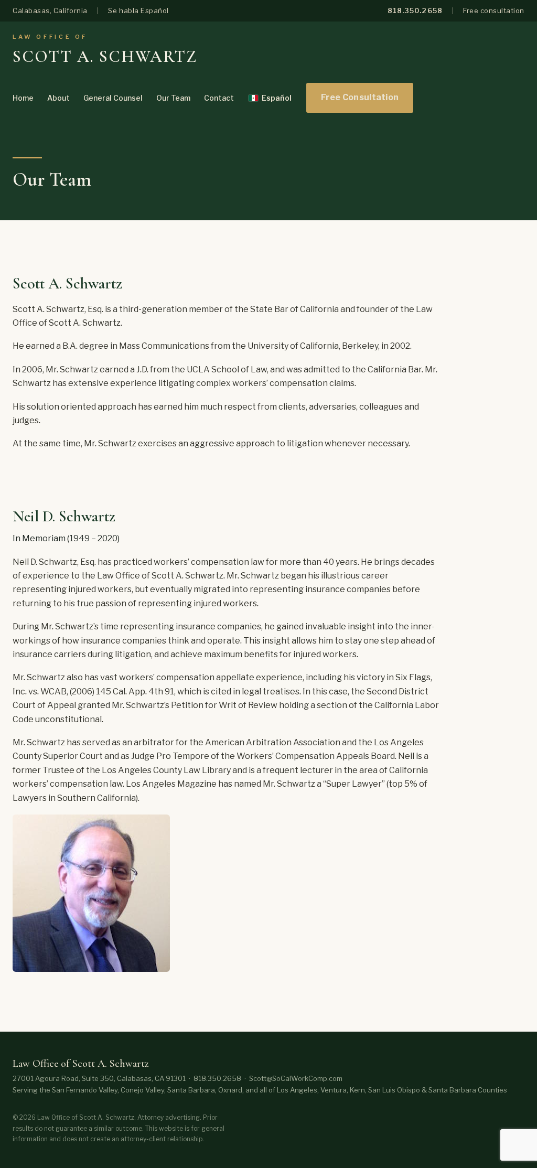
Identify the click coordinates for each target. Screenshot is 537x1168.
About (58, 97)
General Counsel (113, 97)
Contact (219, 97)
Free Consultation (360, 97)
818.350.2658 (415, 10)
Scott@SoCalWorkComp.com (295, 1078)
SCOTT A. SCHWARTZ (105, 56)
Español (277, 97)
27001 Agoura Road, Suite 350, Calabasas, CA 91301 (99, 1078)
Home (23, 97)
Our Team (173, 97)
